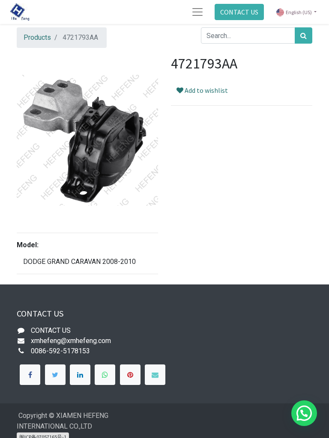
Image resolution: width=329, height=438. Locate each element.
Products (37, 37)
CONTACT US (239, 12)
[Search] (303, 35)
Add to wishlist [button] (205, 90)
